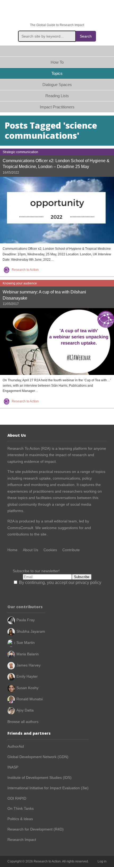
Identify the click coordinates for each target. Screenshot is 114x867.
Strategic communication (20, 152)
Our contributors (25, 606)
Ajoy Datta (25, 710)
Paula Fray (25, 620)
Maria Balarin (27, 654)
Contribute (71, 550)
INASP (12, 767)
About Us (30, 550)
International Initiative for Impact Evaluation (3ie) (48, 788)
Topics (57, 73)
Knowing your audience (20, 283)
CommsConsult (20, 528)
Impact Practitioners (57, 107)
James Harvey (28, 665)
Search (86, 36)
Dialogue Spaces (57, 84)
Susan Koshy (27, 688)
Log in (102, 861)
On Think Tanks (20, 808)
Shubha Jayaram (30, 631)
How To (57, 62)
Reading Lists (57, 95)
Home (57, 51)
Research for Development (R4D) (35, 829)
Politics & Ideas (20, 819)
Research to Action (57, 12)
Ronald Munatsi (29, 699)
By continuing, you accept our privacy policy (59, 582)
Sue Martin (25, 642)
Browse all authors (22, 721)
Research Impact (21, 839)
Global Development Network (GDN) (37, 757)
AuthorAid (15, 746)
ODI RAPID (16, 798)
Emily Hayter (27, 676)
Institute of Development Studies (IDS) (39, 777)
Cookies (50, 550)
